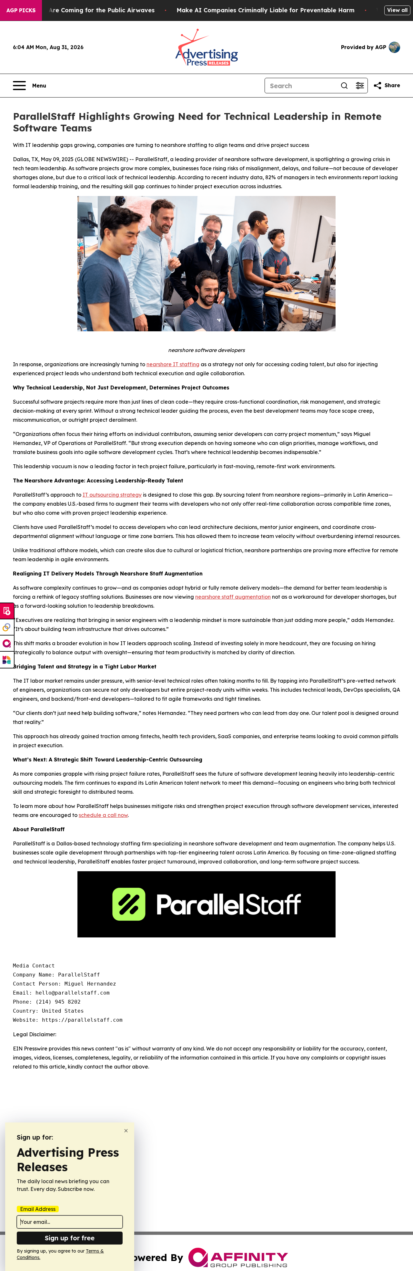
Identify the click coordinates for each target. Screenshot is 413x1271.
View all (397, 10)
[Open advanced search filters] (360, 85)
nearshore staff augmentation (233, 597)
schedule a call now (103, 815)
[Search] (344, 85)
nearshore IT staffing (172, 364)
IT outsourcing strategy (112, 494)
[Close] (126, 1131)
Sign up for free (70, 1238)
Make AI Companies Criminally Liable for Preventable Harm (265, 10)
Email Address (37, 1209)
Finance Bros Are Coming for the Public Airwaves (81, 10)
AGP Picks (20, 10)
